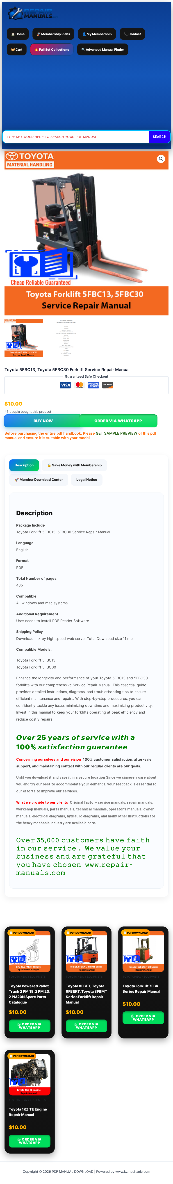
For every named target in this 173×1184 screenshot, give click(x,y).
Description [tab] (24, 465)
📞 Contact (132, 34)
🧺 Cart (16, 49)
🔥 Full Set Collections (51, 49)
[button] (161, 159)
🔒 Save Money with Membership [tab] (74, 465)
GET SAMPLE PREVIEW (116, 433)
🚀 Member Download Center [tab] (39, 479)
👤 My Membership (97, 34)
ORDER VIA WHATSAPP (118, 421)
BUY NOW (43, 421)
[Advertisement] (86, 92)
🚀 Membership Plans (53, 34)
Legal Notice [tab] (86, 479)
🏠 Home (18, 34)
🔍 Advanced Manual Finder (102, 49)
